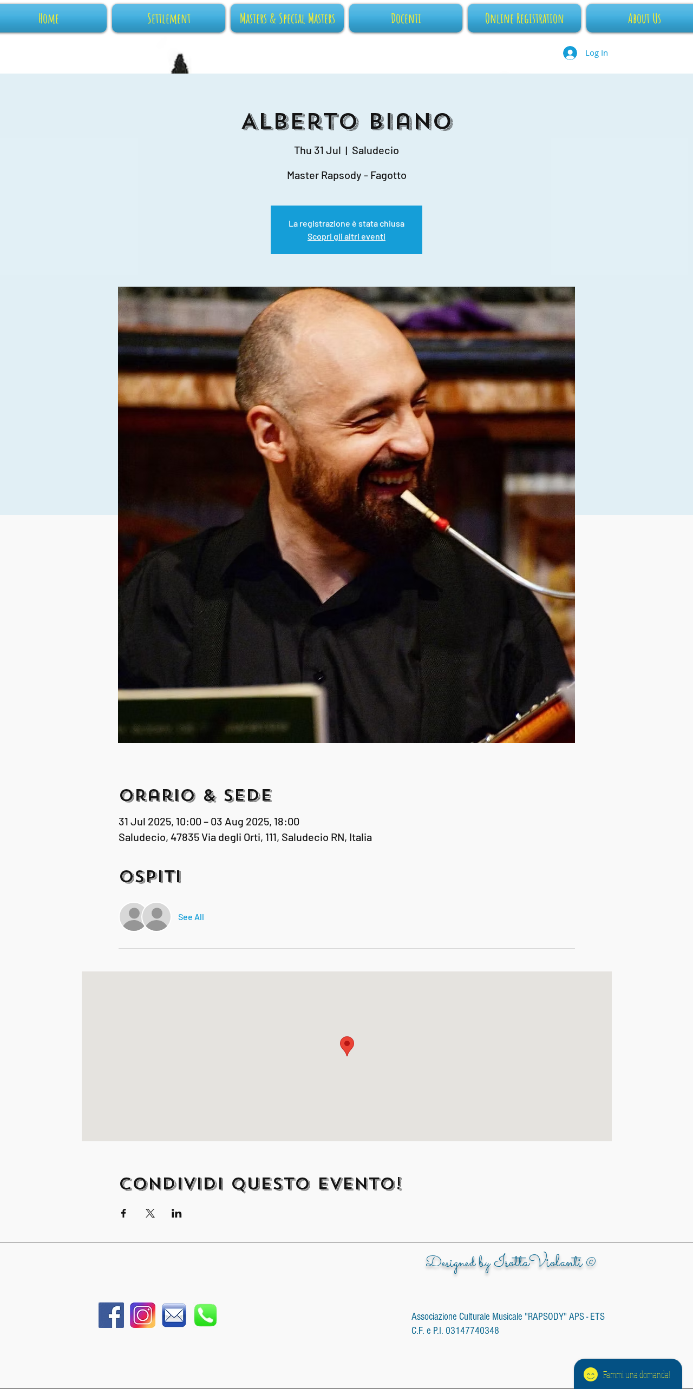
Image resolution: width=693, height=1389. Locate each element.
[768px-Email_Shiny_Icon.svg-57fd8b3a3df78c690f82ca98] (174, 1315)
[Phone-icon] (205, 1315)
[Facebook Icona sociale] (111, 1315)
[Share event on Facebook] (124, 1213)
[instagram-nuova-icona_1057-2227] (142, 1315)
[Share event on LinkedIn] (177, 1213)
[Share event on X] (150, 1213)
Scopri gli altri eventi (346, 236)
